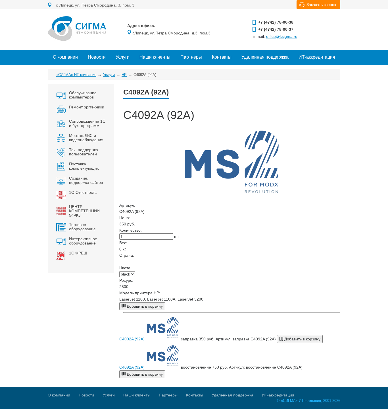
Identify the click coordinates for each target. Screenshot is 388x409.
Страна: (126, 255)
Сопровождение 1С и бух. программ (87, 123)
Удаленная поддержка (265, 57)
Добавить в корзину (144, 306)
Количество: (130, 230)
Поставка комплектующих (84, 166)
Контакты (221, 57)
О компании (65, 57)
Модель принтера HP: (139, 293)
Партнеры (191, 57)
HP (124, 75)
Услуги (123, 57)
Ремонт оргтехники (86, 107)
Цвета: (125, 268)
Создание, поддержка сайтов (86, 180)
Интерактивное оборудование (83, 241)
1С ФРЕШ (78, 253)
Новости (97, 57)
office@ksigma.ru (281, 36)
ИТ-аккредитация (317, 57)
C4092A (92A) (132, 339)
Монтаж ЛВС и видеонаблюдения (86, 137)
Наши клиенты (154, 57)
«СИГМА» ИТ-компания (76, 75)
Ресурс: (126, 280)
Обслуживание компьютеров (83, 95)
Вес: (123, 243)
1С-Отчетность (83, 192)
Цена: (124, 217)
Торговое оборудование (82, 226)
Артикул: (127, 205)
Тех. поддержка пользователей (83, 151)
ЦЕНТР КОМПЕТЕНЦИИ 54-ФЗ (84, 210)
